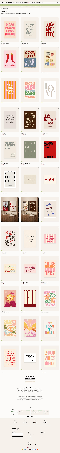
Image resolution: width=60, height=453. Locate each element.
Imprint (29, 431)
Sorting (40, 6)
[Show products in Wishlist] (57, 2)
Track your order (42, 431)
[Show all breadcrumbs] (1, 8)
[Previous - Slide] (17, 412)
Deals (29, 2)
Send (17, 436)
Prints (14, 2)
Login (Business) (30, 442)
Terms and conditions (42, 432)
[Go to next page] (34, 381)
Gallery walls (33, 2)
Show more (30, 378)
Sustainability (29, 433)
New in (11, 2)
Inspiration (37, 2)
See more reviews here (30, 416)
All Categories (20, 6)
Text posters (6, 8)
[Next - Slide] (50, 412)
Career (29, 432)
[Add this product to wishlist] (18, 18)
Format (31, 6)
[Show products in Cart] (58, 2)
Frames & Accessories (24, 2)
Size (35, 6)
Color (26, 6)
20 (32, 381)
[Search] (55, 3)
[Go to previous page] (26, 381)
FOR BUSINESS (41, 2)
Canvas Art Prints (18, 2)
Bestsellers (8, 2)
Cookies (41, 433)
